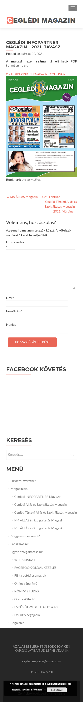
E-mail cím (14, 311)
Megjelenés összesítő (25, 536)
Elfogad (57, 690)
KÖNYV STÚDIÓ (26, 591)
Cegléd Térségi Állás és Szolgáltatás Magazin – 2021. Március (61, 206)
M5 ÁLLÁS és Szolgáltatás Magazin (38, 528)
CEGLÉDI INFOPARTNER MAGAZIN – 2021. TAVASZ (35, 74)
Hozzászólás (14, 244)
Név (10, 298)
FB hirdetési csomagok (30, 575)
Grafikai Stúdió (24, 599)
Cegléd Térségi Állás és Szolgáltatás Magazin (45, 512)
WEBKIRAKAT (24, 559)
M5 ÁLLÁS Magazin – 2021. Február (33, 197)
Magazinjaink (19, 489)
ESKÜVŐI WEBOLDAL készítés (36, 607)
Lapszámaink (19, 544)
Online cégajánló (25, 583)
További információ (32, 689)
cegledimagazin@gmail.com (41, 661)
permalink (33, 179)
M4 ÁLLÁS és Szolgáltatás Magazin (38, 520)
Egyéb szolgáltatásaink (26, 552)
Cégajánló (17, 623)
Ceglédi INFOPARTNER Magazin (37, 496)
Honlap (11, 324)
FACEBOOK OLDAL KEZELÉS (35, 567)
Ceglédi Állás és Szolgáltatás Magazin (40, 504)
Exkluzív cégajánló (27, 615)
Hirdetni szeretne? (23, 481)
